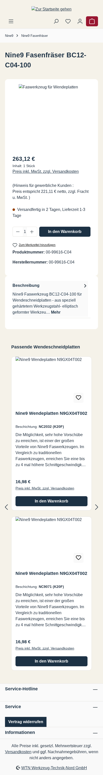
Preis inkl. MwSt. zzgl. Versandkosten (45, 171)
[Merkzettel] (68, 21)
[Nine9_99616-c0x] (51, 112)
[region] (52, 117)
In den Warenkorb (65, 231)
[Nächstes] (96, 507)
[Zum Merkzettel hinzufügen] (79, 398)
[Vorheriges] (6, 507)
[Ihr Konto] (80, 21)
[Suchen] (56, 21)
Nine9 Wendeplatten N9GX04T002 (51, 413)
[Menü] (11, 21)
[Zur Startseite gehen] (51, 9)
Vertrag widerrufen (25, 722)
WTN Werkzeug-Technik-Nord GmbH (54, 768)
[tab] (50, 299)
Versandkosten (18, 752)
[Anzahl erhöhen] (32, 232)
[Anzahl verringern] (17, 232)
